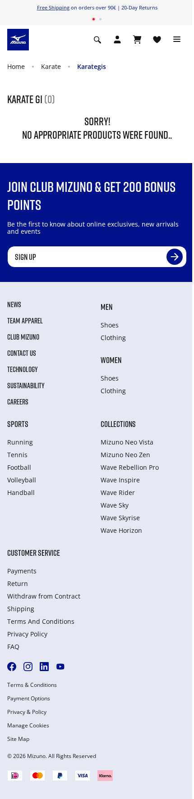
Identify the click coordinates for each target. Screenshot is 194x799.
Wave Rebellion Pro (130, 467)
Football (19, 467)
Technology (22, 369)
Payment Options (28, 698)
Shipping (20, 608)
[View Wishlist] (157, 39)
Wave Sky (115, 505)
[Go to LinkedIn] (44, 666)
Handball (21, 492)
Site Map (18, 739)
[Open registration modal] (117, 39)
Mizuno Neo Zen (125, 454)
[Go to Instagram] (27, 666)
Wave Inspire (120, 480)
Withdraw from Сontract (43, 596)
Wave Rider (118, 492)
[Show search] (97, 39)
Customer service (33, 553)
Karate (51, 66)
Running (20, 442)
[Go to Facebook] (11, 666)
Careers (17, 401)
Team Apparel (25, 320)
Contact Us (21, 353)
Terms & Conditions (32, 685)
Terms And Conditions (40, 621)
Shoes (110, 325)
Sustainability (26, 385)
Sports (17, 424)
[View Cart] (137, 39)
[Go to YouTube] (60, 666)
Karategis (91, 66)
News (14, 304)
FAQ (13, 646)
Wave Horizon (121, 530)
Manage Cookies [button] (28, 725)
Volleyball (21, 480)
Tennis (17, 454)
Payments (22, 571)
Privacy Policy (27, 634)
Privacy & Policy (26, 712)
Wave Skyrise (120, 517)
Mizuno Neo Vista (127, 442)
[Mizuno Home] (18, 39)
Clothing (113, 337)
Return (17, 583)
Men (106, 307)
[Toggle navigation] (176, 39)
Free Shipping (53, 7)
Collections (118, 424)
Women (111, 360)
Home (16, 66)
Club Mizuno (23, 336)
